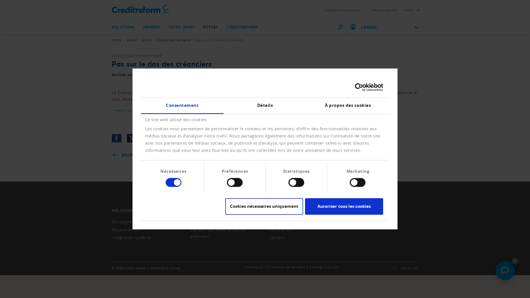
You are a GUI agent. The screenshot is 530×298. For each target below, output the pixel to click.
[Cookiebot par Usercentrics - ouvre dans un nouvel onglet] (359, 87)
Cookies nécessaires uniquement (264, 206)
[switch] (235, 182)
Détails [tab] (265, 105)
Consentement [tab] (182, 105)
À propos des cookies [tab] (348, 105)
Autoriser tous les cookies (344, 206)
